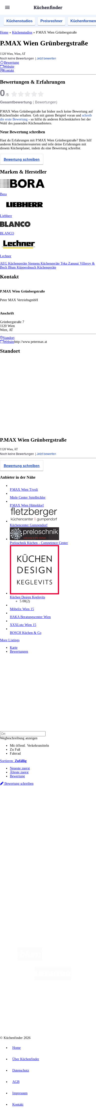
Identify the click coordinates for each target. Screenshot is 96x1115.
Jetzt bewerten (46, 58)
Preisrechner (51, 21)
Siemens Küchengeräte (44, 263)
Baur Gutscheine (40, 817)
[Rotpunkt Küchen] (29, 1019)
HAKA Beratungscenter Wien (30, 617)
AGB (15, 1082)
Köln (47, 809)
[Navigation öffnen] (7, 7)
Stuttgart (57, 809)
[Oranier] (37, 999)
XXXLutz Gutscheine (57, 813)
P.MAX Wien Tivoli (24, 489)
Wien (13, 809)
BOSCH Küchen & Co (25, 633)
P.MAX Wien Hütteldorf (27, 505)
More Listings (9, 640)
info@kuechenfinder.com (17, 901)
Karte (13, 647)
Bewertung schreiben (22, 159)
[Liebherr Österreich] (53, 979)
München (55, 805)
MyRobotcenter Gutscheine (68, 817)
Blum (12, 267)
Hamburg (42, 805)
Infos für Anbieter (22, 867)
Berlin (32, 805)
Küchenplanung (21, 834)
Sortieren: (13, 761)
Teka (64, 263)
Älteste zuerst (19, 772)
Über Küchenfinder (23, 846)
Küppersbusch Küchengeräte (36, 267)
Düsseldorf (24, 809)
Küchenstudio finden (24, 797)
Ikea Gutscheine (33, 813)
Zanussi (74, 263)
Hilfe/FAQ (17, 850)
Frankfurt (37, 809)
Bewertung (17, 776)
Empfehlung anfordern (26, 801)
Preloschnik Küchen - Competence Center (39, 543)
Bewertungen (19, 651)
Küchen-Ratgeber (22, 842)
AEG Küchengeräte (14, 263)
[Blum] (29, 959)
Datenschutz (20, 1070)
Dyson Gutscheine (82, 813)
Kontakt (17, 1104)
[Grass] (71, 959)
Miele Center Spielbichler (28, 497)
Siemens (78, 809)
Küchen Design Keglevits (27, 597)
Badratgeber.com (21, 854)
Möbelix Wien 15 (22, 609)
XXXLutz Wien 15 (23, 625)
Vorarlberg (69, 805)
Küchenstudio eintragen (26, 879)
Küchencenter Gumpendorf (29, 525)
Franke (67, 809)
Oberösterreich (85, 805)
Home (4, 32)
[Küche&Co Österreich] (66, 1019)
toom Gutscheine (20, 817)
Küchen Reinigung (23, 838)
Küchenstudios (19, 21)
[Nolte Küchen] (77, 999)
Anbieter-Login (24, 883)
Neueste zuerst (20, 768)
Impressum (20, 1093)
